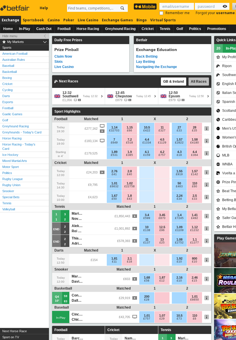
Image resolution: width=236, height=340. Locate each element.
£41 (114, 174)
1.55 (179, 171)
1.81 (114, 258)
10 (147, 227)
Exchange (10, 20)
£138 (146, 230)
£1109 (179, 230)
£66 (129, 130)
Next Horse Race (14, 331)
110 (194, 183)
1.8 (129, 195)
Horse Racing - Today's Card (18, 146)
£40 (129, 174)
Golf (179, 29)
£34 (179, 198)
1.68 (147, 277)
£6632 (114, 186)
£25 (162, 242)
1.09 (179, 227)
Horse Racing (88, 29)
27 (179, 127)
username (226, 12)
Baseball (8, 65)
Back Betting (146, 56)
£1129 (162, 142)
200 (146, 296)
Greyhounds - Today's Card (21, 132)
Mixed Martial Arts (14, 161)
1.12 (195, 227)
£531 (114, 155)
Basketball (9, 71)
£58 (146, 280)
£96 (162, 230)
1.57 (179, 139)
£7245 (179, 218)
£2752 (179, 242)
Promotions (216, 29)
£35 (194, 130)
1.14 (114, 127)
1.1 (195, 239)
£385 (129, 155)
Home (8, 29)
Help (44, 7)
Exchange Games (117, 20)
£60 (194, 186)
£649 (114, 142)
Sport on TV (10, 337)
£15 (194, 280)
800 (194, 258)
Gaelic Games (12, 114)
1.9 (129, 151)
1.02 (130, 183)
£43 (129, 198)
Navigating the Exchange (156, 67)
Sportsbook (33, 20)
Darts (6, 96)
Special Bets (11, 197)
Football (64, 29)
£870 (162, 218)
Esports (7, 102)
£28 (146, 299)
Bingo (141, 20)
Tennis (165, 29)
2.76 (114, 171)
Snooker (8, 191)
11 (162, 127)
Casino (53, 20)
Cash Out (44, 29)
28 (194, 127)
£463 (179, 186)
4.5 (162, 139)
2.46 (195, 277)
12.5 (162, 227)
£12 (162, 280)
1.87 (162, 277)
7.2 (129, 139)
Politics (195, 29)
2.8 (129, 171)
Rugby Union (11, 185)
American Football (14, 53)
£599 (146, 218)
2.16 (179, 277)
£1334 (146, 142)
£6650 (194, 299)
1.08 (179, 239)
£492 (194, 218)
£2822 (179, 142)
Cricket (148, 29)
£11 (114, 261)
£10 (179, 261)
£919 (179, 174)
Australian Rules (13, 59)
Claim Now (63, 56)
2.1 (129, 258)
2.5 (195, 195)
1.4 (179, 215)
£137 (146, 242)
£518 (129, 142)
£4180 (194, 142)
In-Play (24, 29)
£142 (194, 174)
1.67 (114, 195)
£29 (162, 318)
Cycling (7, 90)
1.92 (179, 258)
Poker (68, 20)
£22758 (129, 186)
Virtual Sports (163, 20)
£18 (179, 155)
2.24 (179, 195)
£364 (194, 155)
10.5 (147, 127)
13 (162, 239)
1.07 (162, 315)
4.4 (147, 139)
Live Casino (88, 20)
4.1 (147, 151)
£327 (162, 130)
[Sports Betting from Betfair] (145, 6)
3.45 (162, 215)
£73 (179, 318)
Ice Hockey (10, 154)
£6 (194, 318)
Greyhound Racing (120, 29)
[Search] (122, 8)
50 (179, 183)
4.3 (179, 151)
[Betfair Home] (15, 8)
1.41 (195, 215)
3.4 (147, 215)
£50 (114, 198)
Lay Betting (145, 62)
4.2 (162, 151)
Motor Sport (10, 167)
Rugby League (12, 179)
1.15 (130, 127)
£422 (146, 130)
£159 (146, 155)
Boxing (7, 78)
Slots (58, 62)
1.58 (195, 139)
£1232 (194, 230)
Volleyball (8, 209)
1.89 (114, 151)
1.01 (114, 183)
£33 (179, 130)
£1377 (194, 242)
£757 (162, 155)
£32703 (114, 130)
